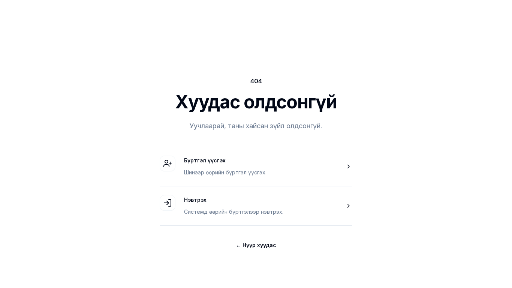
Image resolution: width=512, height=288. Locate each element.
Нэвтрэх (195, 199)
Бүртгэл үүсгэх (205, 160)
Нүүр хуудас (256, 245)
